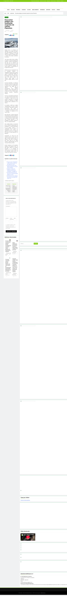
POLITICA (53, 9)
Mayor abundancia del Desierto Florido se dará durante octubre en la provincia (15, 246)
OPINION (58, 9)
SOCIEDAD (24, 9)
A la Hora (6, 17)
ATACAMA (13, 9)
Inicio (8, 9)
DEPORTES (48, 9)
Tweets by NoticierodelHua (25, 500)
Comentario (8, 206)
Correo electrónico (12, 219)
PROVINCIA (18, 9)
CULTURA (29, 9)
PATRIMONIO (42, 9)
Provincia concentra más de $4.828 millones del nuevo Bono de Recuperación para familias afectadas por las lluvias (8, 265)
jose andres (7, 30)
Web (14, 218)
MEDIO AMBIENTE (35, 9)
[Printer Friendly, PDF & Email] (15, 33)
